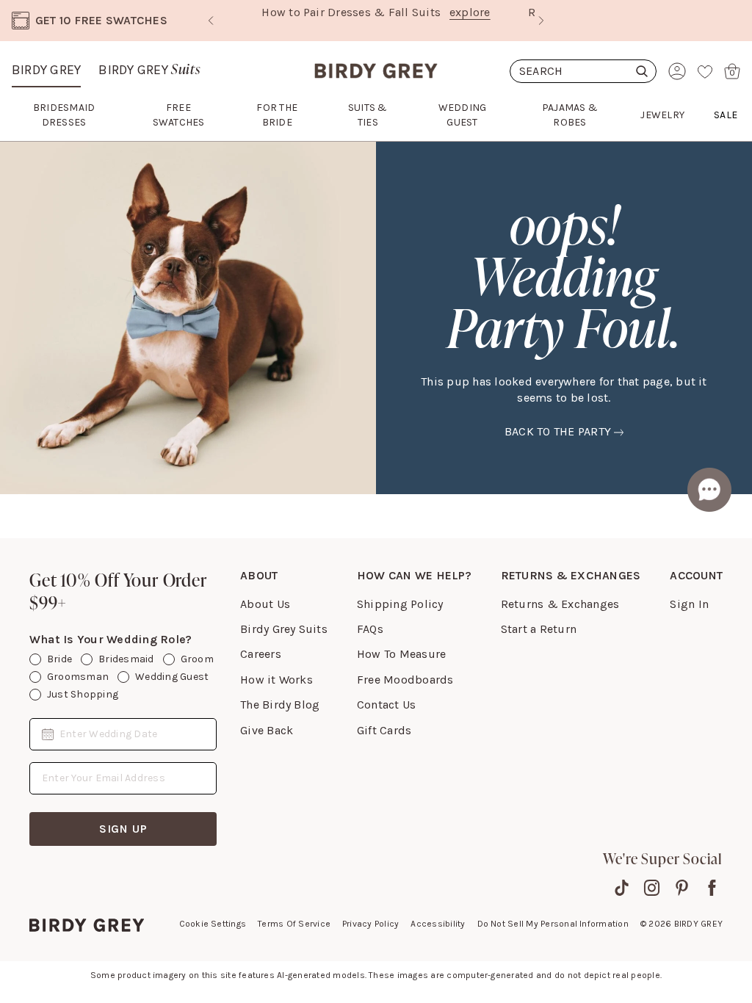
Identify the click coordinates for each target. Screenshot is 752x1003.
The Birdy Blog (279, 704)
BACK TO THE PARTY (558, 431)
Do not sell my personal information (553, 924)
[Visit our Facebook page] (712, 888)
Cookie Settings (213, 924)
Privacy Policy (370, 924)
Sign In (689, 604)
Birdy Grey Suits (284, 629)
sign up (123, 829)
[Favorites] (705, 71)
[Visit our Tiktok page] (621, 888)
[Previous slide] (211, 20)
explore (470, 12)
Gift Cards (384, 730)
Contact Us (386, 704)
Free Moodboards (405, 680)
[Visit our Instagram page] (651, 888)
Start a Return (538, 629)
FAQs (370, 629)
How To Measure (401, 654)
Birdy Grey (46, 70)
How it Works (276, 680)
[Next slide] (541, 20)
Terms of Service (294, 924)
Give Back (266, 730)
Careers (260, 654)
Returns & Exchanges (560, 604)
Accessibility (438, 924)
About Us (265, 604)
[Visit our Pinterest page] (682, 888)
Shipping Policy (400, 604)
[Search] (583, 71)
